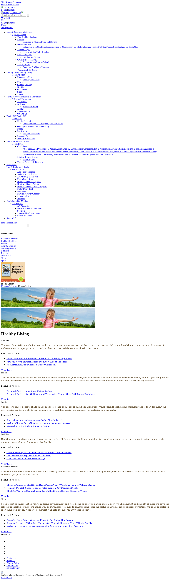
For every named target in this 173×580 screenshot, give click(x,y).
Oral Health (22, 89)
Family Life (17, 118)
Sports (20, 94)
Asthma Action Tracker (27, 174)
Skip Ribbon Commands (11, 2)
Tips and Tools (18, 169)
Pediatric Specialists (31, 134)
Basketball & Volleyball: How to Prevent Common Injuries (38, 423)
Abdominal (27, 149)
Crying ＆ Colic (60, 47)
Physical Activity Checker (28, 194)
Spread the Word (24, 216)
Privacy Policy (12, 563)
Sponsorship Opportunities (28, 213)
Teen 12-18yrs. (23, 64)
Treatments (108, 154)
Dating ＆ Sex (29, 67)
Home (3, 25)
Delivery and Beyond (48, 42)
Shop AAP (11, 218)
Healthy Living (18, 75)
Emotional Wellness (25, 77)
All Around (22, 101)
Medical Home (23, 131)
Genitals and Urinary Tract (72, 152)
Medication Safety (30, 106)
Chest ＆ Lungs (69, 149)
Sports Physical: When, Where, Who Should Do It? (34, 420)
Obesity (35, 154)
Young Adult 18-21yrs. (27, 70)
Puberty (39, 62)
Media (20, 129)
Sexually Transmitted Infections (59, 154)
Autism (59, 149)
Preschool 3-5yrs (24, 54)
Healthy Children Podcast (28, 184)
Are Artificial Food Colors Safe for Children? (31, 364)
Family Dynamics (24, 121)
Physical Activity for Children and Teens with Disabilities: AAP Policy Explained (50, 394)
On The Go (22, 114)
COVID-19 (115, 149)
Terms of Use (12, 565)
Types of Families (55, 123)
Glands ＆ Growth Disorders (96, 152)
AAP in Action (23, 206)
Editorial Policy (13, 568)
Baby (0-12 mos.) (24, 44)
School (46, 62)
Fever (35, 152)
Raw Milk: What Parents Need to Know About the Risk (36, 361)
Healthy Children (8, 286)
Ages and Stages (19, 34)
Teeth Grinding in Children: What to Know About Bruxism (38, 452)
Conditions (22, 146)
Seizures (42, 154)
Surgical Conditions (95, 154)
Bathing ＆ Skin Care (32, 47)
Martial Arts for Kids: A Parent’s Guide (27, 426)
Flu (38, 152)
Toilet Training (42, 52)
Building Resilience (31, 80)
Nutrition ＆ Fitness (31, 57)
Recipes (4, 253)
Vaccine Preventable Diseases (30, 162)
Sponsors (21, 211)
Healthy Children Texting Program (32, 186)
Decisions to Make (31, 42)
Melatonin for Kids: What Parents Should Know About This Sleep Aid (45, 526)
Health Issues (17, 144)
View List (6, 370)
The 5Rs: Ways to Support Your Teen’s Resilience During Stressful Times (46, 491)
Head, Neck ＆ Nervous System (122, 152)
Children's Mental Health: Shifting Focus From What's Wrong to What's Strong (50, 485)
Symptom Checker (25, 196)
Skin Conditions (80, 154)
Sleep (115, 47)
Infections (145, 152)
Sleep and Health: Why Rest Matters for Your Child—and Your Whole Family (49, 523)
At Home (21, 104)
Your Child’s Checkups (27, 37)
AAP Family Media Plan (27, 177)
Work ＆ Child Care (26, 139)
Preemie (109, 47)
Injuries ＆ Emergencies (27, 157)
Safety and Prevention (21, 99)
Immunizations (23, 111)
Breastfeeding (47, 47)
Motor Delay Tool (25, 189)
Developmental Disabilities (131, 149)
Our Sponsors (10, 7)
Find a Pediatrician (25, 179)
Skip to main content (10, 5)
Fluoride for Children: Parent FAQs (25, 458)
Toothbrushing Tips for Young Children (28, 455)
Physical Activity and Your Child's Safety (29, 391)
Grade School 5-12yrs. (27, 60)
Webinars (21, 198)
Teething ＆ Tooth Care (128, 47)
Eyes (30, 152)
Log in (4, 10)
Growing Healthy (24, 84)
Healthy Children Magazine (29, 181)
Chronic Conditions (84, 149)
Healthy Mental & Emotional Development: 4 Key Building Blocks (42, 488)
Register (11, 10)
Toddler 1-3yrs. (23, 49)
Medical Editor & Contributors (30, 208)
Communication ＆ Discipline (35, 123)
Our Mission (17, 203)
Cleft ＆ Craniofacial (102, 149)
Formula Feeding (91, 47)
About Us (10, 560)
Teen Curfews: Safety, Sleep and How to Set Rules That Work (39, 520)
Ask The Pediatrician (26, 172)
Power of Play (23, 136)
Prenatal (20, 39)
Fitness (26, 52)
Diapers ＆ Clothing (75, 47)
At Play (20, 109)
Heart (138, 152)
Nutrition (102, 47)
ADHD (35, 149)
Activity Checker (8, 246)
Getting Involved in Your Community (33, 126)
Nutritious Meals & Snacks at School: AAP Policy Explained (39, 358)
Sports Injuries (29, 160)
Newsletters (22, 191)
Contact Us (11, 558)
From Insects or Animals (50, 152)
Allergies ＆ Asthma (47, 149)
